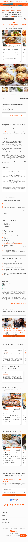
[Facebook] (7, 505)
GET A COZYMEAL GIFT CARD (14, 115)
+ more (20, 361)
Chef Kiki (8, 284)
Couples (4, 109)
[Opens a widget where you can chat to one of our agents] (23, 535)
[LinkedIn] (23, 505)
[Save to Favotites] (25, 19)
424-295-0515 (19, 1)
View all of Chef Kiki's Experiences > (18, 303)
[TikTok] (10, 505)
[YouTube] (15, 505)
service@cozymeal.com (9, 243)
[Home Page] (5, 2)
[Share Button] (21, 19)
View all (23, 389)
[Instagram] (5, 505)
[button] (1, 1)
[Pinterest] (18, 505)
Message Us (12, 1)
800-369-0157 (19, 243)
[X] (20, 505)
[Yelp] (13, 505)
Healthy (11, 109)
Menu (18, 54)
